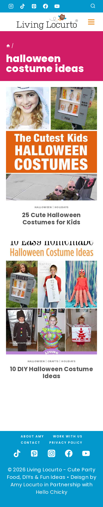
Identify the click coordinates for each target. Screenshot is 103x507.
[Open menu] (91, 22)
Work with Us (67, 436)
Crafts (53, 361)
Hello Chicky (52, 492)
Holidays (61, 207)
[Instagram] (11, 6)
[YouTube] (57, 6)
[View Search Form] (93, 6)
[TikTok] (23, 6)
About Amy (32, 436)
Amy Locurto (26, 484)
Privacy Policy (65, 442)
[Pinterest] (34, 6)
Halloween (43, 207)
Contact (30, 442)
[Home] (8, 46)
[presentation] (51, 143)
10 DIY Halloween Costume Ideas (51, 372)
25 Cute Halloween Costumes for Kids (51, 218)
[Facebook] (45, 6)
